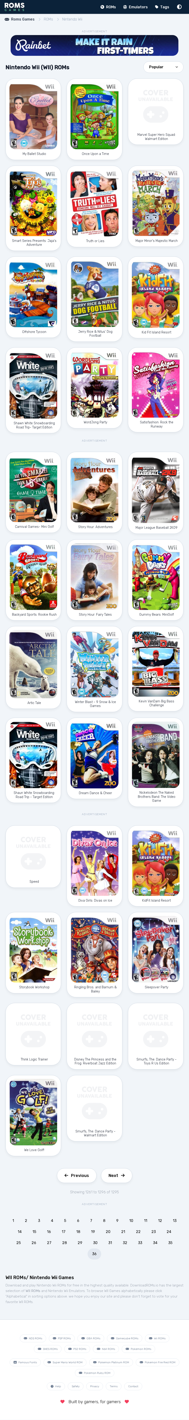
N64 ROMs (108, 1349)
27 (49, 1243)
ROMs (110, 7)
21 (123, 1232)
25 (18, 1243)
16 (49, 1232)
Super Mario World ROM (67, 1362)
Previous (80, 1175)
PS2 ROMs (79, 1349)
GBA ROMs (93, 1338)
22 (138, 1232)
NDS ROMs (35, 1338)
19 (93, 1232)
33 (140, 1243)
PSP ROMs (64, 1338)
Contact (133, 1386)
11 (145, 1220)
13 (175, 1220)
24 (169, 1232)
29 (80, 1243)
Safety (76, 1386)
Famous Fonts (27, 1362)
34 (155, 1243)
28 (64, 1243)
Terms (114, 1386)
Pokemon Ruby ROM (96, 1373)
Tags (164, 7)
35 (170, 1243)
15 (34, 1232)
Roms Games (23, 19)
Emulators (138, 7)
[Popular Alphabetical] (163, 66)
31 (110, 1243)
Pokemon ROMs (140, 1349)
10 (131, 1220)
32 (125, 1243)
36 (94, 1254)
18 (78, 1232)
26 (34, 1243)
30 (95, 1243)
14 (20, 1232)
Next (113, 1175)
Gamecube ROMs (126, 1338)
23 (153, 1232)
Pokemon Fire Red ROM (159, 1362)
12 (160, 1220)
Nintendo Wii (72, 19)
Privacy (94, 1386)
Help (57, 1386)
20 (108, 1232)
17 (63, 1232)
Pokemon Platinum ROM (113, 1362)
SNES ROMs (50, 1349)
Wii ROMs (159, 1338)
